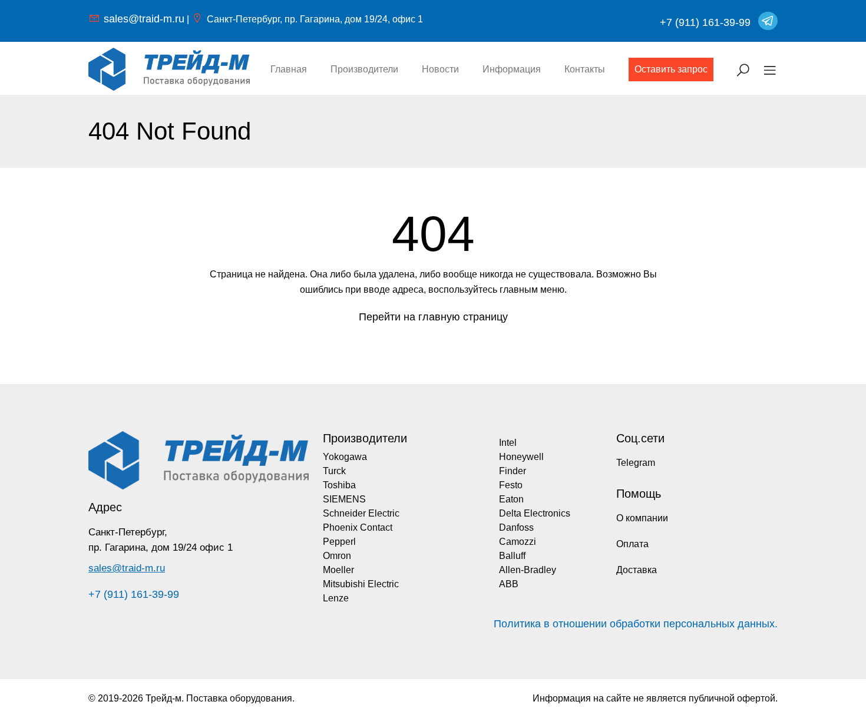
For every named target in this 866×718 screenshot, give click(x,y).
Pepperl (339, 542)
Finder (512, 471)
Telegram (635, 463)
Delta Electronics (534, 513)
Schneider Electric (361, 513)
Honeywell (521, 457)
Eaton (511, 499)
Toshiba (339, 485)
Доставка (636, 570)
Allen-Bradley (527, 570)
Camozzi (517, 542)
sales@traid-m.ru (144, 19)
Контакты (584, 69)
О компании (642, 518)
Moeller (338, 570)
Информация (511, 69)
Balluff (512, 556)
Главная (288, 69)
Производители (364, 69)
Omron (337, 556)
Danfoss (516, 527)
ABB (508, 584)
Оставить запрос (671, 69)
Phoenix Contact (357, 527)
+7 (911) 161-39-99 (705, 22)
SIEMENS (344, 499)
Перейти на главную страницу (433, 317)
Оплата (632, 544)
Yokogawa (345, 457)
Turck (334, 471)
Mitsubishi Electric (361, 584)
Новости (440, 69)
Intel (508, 443)
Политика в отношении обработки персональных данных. (636, 624)
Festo (511, 485)
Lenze (336, 598)
